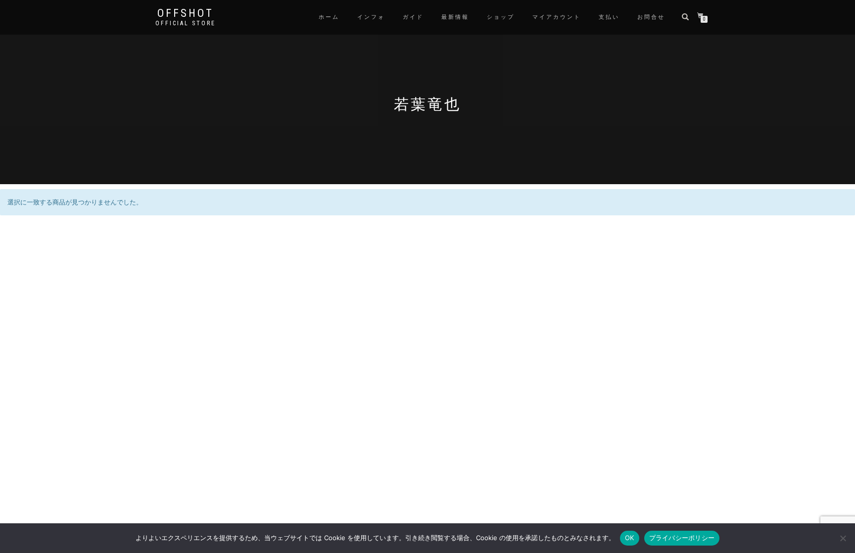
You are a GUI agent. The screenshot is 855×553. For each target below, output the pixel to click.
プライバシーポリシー (682, 538)
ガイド (413, 17)
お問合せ (651, 17)
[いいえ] (843, 538)
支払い (609, 17)
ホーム (329, 17)
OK (629, 538)
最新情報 (455, 17)
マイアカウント (556, 17)
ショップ (501, 17)
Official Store (185, 23)
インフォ (371, 17)
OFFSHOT (185, 13)
